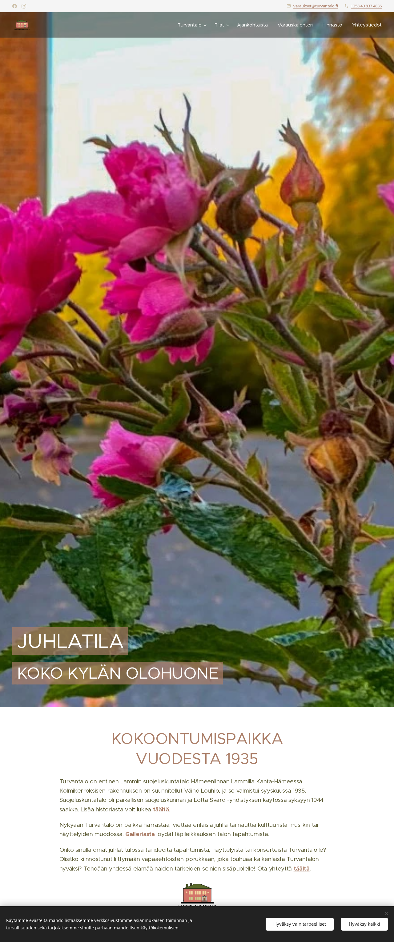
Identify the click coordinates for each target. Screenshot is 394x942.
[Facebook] (14, 6)
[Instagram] (24, 6)
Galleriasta (140, 834)
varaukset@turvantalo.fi (315, 6)
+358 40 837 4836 (366, 6)
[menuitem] (193, 25)
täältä (161, 809)
